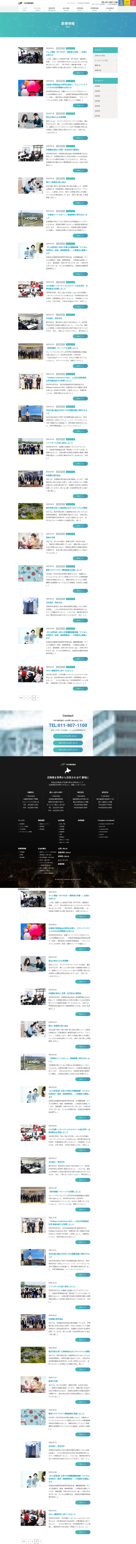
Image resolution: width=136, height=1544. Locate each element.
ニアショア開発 (24, 826)
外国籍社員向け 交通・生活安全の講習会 (62, 150)
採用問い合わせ (63, 856)
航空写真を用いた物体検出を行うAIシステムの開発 (66, 508)
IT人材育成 (22, 829)
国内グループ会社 (64, 839)
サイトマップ (71, 3)
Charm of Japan (103, 837)
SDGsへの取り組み (45, 860)
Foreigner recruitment (84, 3)
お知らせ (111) (100, 55)
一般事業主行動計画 (45, 865)
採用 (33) (98, 70)
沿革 (61, 834)
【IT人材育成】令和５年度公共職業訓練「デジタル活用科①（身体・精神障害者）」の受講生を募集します (66, 250)
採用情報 (81, 820)
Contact (101, 834)
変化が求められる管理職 (56, 117)
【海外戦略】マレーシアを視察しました (62, 348)
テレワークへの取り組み (46, 862)
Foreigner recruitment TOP (106, 824)
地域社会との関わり (45, 870)
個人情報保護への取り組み (47, 857)
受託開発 (22, 824)
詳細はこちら (80, 73)
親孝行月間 (50, 538)
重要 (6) (97, 65)
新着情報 (61, 864)
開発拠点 (62, 837)
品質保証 (42, 826)
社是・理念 (63, 824)
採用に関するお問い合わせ (68, 750)
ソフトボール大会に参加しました (59, 443)
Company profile (103, 829)
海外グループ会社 (64, 842)
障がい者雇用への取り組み (47, 868)
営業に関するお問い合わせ (68, 743)
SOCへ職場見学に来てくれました (59, 671)
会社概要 (62, 829)
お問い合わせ (63, 848)
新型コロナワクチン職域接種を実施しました (64, 570)
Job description (103, 831)
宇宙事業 (22, 852)
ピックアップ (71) (101, 60)
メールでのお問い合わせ (68, 736)
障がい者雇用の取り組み (56, 182)
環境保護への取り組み (46, 854)
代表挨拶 (62, 826)
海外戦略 (22, 857)
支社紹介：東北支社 (54, 603)
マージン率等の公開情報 (46, 873)
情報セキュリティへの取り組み (48, 852)
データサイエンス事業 (26, 831)
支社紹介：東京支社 (54, 318)
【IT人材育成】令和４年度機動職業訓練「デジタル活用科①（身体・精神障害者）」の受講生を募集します (66, 635)
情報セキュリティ (44, 824)
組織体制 (62, 831)
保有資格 (42, 829)
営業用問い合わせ (64, 852)
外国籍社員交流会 (53, 475)
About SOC (102, 826)
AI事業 (21, 854)
